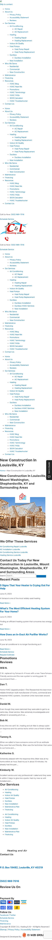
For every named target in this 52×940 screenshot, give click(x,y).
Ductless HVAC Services (24, 306)
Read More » (5, 603)
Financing (9, 78)
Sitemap (3, 930)
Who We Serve (11, 63)
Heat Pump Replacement (25, 52)
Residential (14, 66)
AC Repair (19, 29)
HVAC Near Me (16, 87)
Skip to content (6, 4)
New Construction (17, 72)
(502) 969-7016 (17, 214)
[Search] (41, 576)
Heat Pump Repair (22, 49)
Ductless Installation (23, 58)
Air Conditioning (16, 26)
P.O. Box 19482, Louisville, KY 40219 (21, 867)
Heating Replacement (23, 41)
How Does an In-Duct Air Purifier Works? (24, 634)
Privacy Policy (15, 15)
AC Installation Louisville (10, 549)
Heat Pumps (15, 46)
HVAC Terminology (17, 92)
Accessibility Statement (19, 17)
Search (3, 576)
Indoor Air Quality (17, 43)
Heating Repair (20, 38)
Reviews (13, 20)
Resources (9, 81)
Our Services (10, 23)
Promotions (14, 89)
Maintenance (10, 75)
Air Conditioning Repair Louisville (13, 546)
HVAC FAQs (15, 95)
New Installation (16, 61)
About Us (9, 12)
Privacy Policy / (14, 930)
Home (7, 9)
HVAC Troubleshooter (19, 101)
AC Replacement (21, 32)
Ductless (13, 55)
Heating (13, 35)
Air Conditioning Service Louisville (14, 552)
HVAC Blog (14, 84)
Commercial (14, 69)
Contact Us (9, 104)
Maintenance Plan (12, 807)
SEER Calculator (16, 98)
